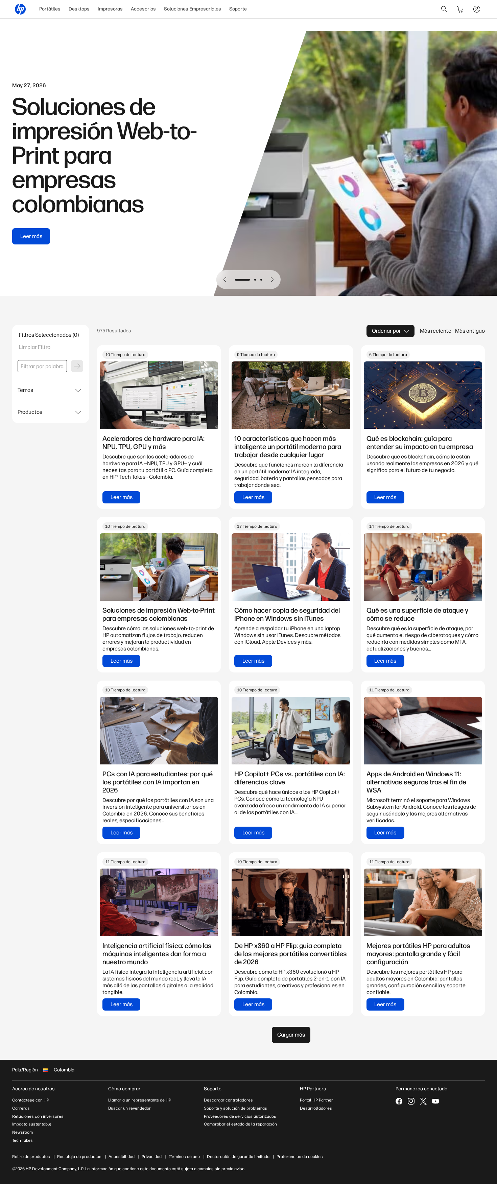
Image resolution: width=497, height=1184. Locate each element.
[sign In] (477, 9)
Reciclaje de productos (79, 1156)
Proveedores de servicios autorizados (240, 1116)
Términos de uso (184, 1156)
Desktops (79, 9)
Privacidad (152, 1156)
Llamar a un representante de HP (139, 1100)
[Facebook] (399, 1101)
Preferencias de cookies (300, 1156)
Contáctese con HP (30, 1100)
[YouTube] (435, 1101)
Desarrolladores (316, 1108)
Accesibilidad (122, 1156)
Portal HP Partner (316, 1100)
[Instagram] (411, 1101)
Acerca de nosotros (33, 1089)
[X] (423, 1101)
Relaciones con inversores (38, 1116)
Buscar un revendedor (129, 1108)
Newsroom (22, 1132)
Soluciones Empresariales (192, 9)
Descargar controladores (228, 1100)
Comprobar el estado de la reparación (240, 1124)
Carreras (21, 1108)
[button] (225, 279)
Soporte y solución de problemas (235, 1108)
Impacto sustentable (31, 1124)
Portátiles (50, 9)
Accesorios (143, 9)
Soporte (238, 9)
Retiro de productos (31, 1156)
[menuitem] (50, 9)
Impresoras (110, 9)
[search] (444, 9)
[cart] (460, 9)
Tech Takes (22, 1140)
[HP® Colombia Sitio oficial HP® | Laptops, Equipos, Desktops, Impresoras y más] (20, 9)
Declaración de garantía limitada (238, 1156)
